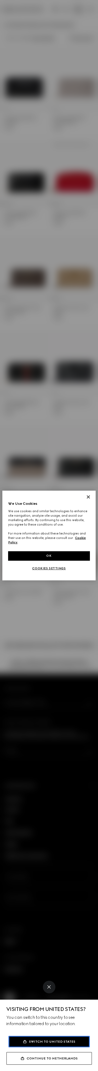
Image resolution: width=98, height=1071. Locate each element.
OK (48, 556)
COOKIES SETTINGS (49, 568)
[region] (48, 535)
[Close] (49, 987)
